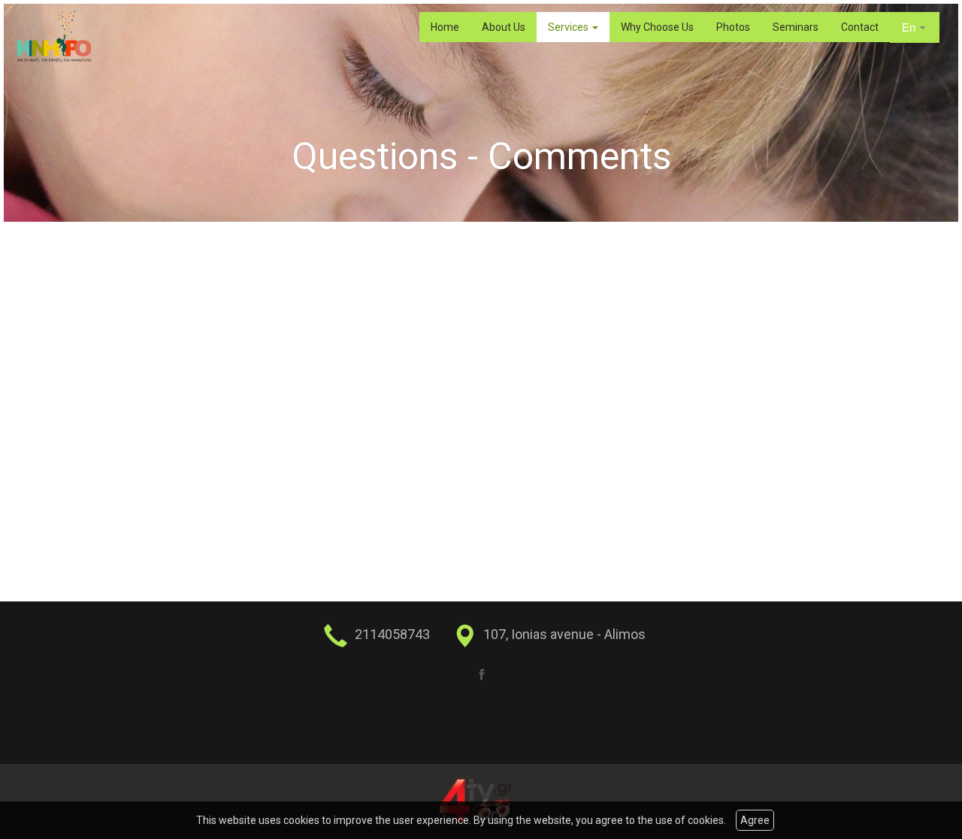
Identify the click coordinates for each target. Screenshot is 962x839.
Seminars (795, 27)
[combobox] (914, 28)
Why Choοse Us (657, 27)
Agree (755, 820)
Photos (733, 27)
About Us (503, 27)
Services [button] (569, 27)
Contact (860, 27)
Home (445, 27)
